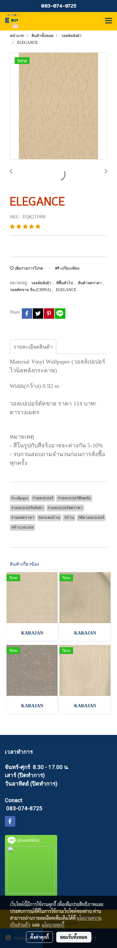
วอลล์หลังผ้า (41, 283)
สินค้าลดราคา (90, 283)
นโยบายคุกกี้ (53, 925)
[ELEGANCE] (58, 106)
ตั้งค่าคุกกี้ (39, 937)
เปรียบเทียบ (69, 268)
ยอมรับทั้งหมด (73, 937)
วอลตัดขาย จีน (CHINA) (31, 290)
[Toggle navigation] (108, 21)
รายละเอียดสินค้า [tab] (33, 347)
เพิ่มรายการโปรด (28, 268)
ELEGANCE (66, 290)
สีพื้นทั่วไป (65, 283)
